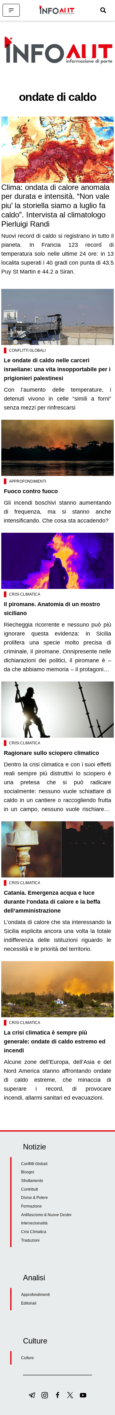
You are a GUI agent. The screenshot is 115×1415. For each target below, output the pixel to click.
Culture (27, 1358)
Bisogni (27, 1172)
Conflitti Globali (27, 350)
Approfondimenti (27, 481)
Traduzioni (30, 1240)
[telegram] (32, 1395)
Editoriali (28, 1303)
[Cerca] (103, 10)
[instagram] (44, 1395)
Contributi (29, 1189)
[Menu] (11, 10)
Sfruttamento (32, 1180)
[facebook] (57, 1395)
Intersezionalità (34, 1223)
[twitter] (70, 1395)
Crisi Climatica (24, 594)
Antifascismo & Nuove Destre (46, 1215)
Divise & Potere (34, 1197)
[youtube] (83, 1395)
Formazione (31, 1206)
